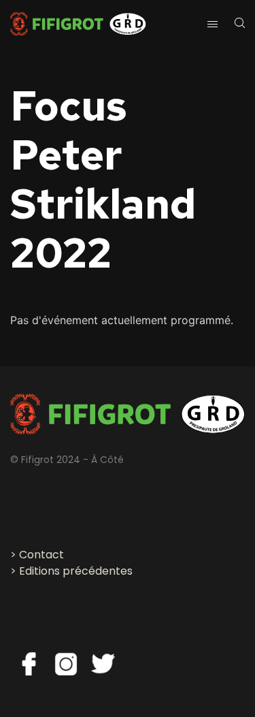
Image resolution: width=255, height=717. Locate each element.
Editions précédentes (76, 571)
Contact (41, 554)
